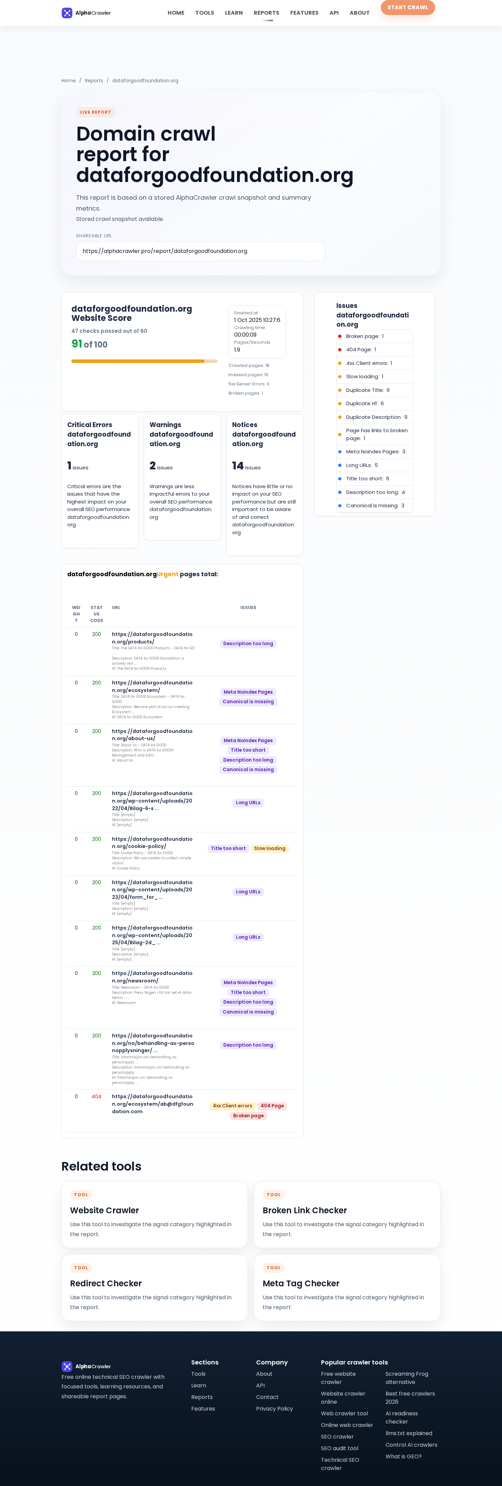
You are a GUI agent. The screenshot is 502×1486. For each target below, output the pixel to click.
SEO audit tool (339, 1448)
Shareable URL (94, 235)
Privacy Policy (274, 1409)
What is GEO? (404, 1456)
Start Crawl (408, 7)
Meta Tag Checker (301, 1283)
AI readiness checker (402, 1418)
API (334, 13)
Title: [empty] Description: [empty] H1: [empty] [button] (130, 819)
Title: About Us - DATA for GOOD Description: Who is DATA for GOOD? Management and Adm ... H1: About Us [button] (142, 752)
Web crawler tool (344, 1413)
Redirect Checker (106, 1283)
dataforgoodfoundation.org (145, 80)
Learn (234, 13)
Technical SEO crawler (340, 1464)
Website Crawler (104, 1210)
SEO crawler (337, 1437)
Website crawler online (343, 1398)
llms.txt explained (409, 1433)
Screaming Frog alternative (407, 1378)
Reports (266, 13)
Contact (267, 1397)
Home (176, 13)
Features (304, 13)
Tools (204, 13)
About (360, 13)
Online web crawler (347, 1425)
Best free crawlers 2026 (410, 1398)
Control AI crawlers (411, 1445)
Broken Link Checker (305, 1210)
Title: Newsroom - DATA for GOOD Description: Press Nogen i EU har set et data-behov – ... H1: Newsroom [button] (152, 995)
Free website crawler (338, 1378)
